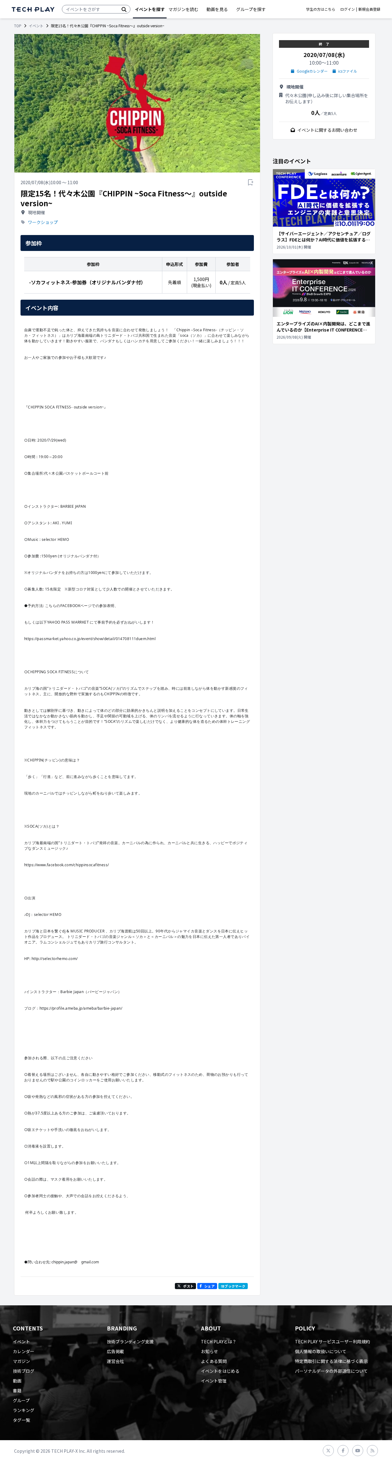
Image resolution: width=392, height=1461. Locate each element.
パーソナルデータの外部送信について (331, 1371)
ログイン (347, 9)
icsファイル (347, 71)
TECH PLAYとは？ (218, 1341)
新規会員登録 (369, 9)
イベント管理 (214, 1381)
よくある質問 (214, 1361)
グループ (21, 1400)
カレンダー (23, 1351)
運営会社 (115, 1361)
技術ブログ (23, 1371)
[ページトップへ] (33, 9)
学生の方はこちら (320, 9)
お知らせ (209, 1351)
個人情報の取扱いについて (320, 1351)
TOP (17, 25)
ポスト (188, 1286)
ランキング (23, 1410)
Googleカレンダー (312, 71)
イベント (36, 25)
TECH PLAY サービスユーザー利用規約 (332, 1341)
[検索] (124, 9)
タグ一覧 (21, 1420)
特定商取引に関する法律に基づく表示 (331, 1361)
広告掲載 (115, 1351)
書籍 (17, 1390)
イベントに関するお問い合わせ (327, 130)
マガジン (21, 1361)
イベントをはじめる (220, 1371)
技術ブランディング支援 (130, 1341)
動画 (17, 1381)
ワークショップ (43, 222)
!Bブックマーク (233, 1286)
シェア (209, 1286)
